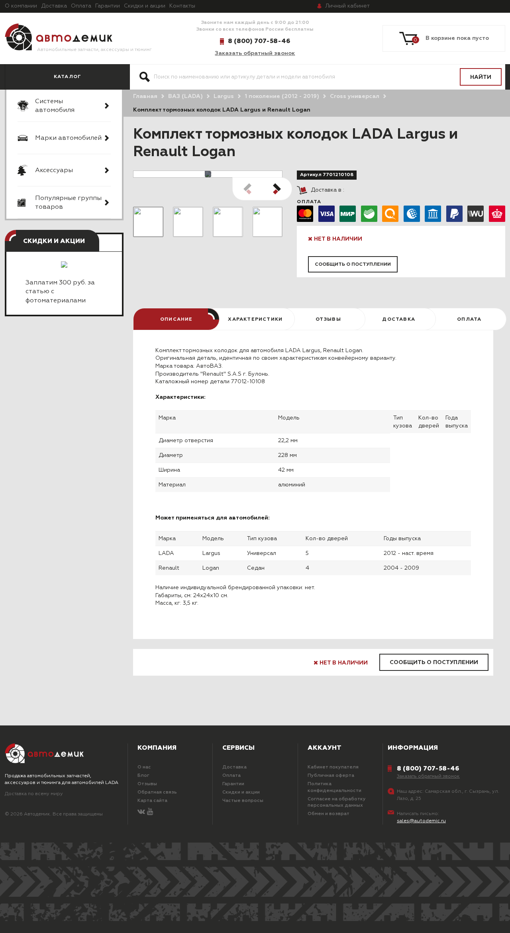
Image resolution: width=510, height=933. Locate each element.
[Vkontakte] (141, 812)
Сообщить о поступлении (353, 264)
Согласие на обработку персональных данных (337, 802)
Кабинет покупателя (333, 767)
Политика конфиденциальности (334, 787)
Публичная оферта (331, 775)
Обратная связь (157, 792)
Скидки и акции (144, 6)
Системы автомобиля (55, 106)
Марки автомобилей (68, 138)
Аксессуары (54, 170)
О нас (144, 767)
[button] (277, 189)
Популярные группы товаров (68, 202)
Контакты (182, 6)
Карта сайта (152, 800)
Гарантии (107, 6)
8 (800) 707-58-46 (259, 41)
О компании (21, 6)
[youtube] (150, 812)
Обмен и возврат (328, 813)
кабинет (347, 6)
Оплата (81, 6)
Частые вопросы (242, 800)
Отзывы (147, 784)
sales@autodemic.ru (421, 821)
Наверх (48, 917)
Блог (143, 775)
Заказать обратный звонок (255, 53)
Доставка (54, 6)
